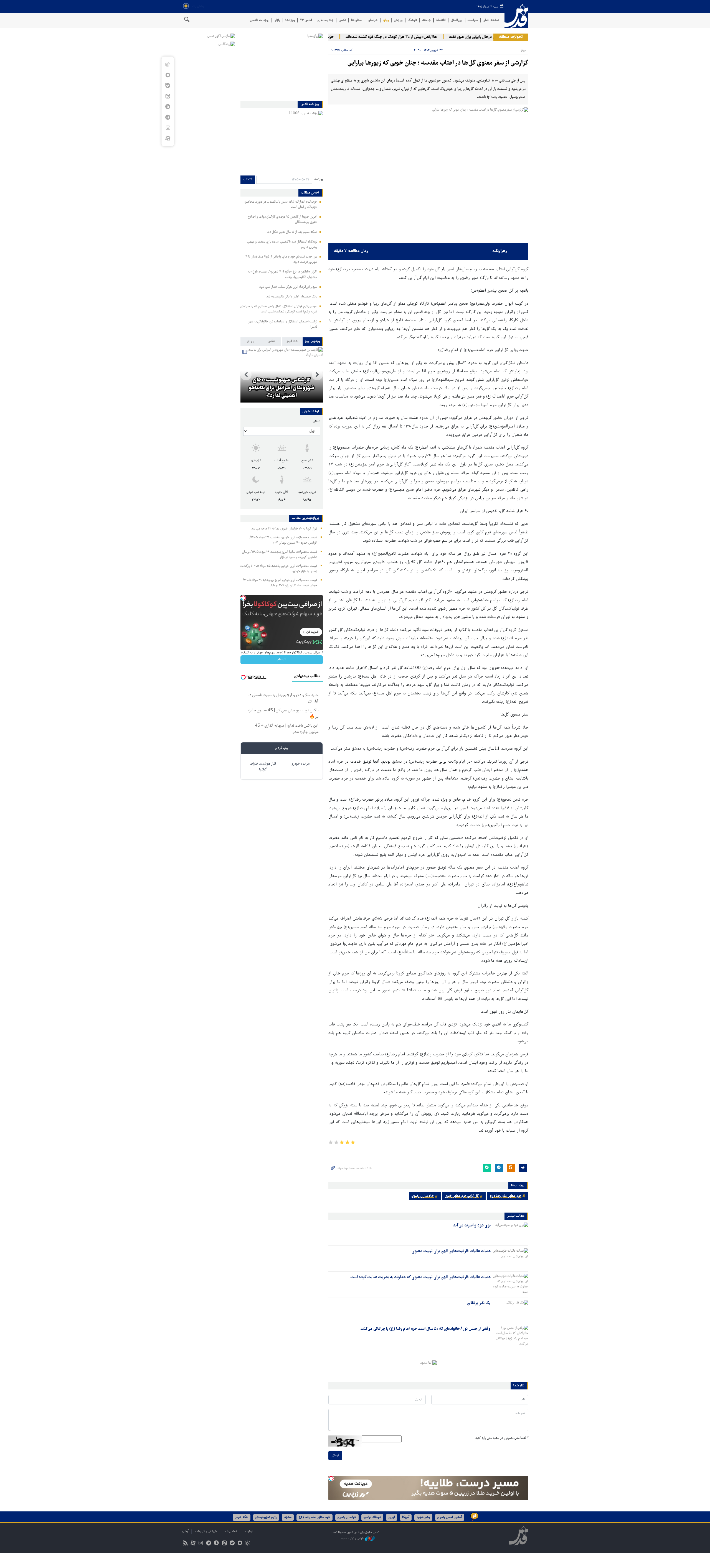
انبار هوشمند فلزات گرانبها (263, 766)
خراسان (372, 20)
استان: (316, 421)
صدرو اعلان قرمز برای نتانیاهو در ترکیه (278, 392)
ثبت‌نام (281, 659)
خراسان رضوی (347, 1517)
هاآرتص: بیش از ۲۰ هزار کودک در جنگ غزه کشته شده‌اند (425, 37)
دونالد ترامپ (372, 1517)
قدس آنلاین (516, 16)
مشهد (287, 1517)
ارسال (335, 1455)
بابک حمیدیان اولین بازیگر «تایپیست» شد (291, 296)
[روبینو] (167, 75)
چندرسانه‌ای (326, 20)
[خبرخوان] (185, 1543)
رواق (386, 20)
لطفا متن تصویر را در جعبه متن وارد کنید (501, 1438)
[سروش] (167, 106)
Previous (317, 374)
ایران (391, 1517)
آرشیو (185, 1531)
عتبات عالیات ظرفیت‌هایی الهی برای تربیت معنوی (451, 1251)
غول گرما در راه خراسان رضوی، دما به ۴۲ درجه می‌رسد (284, 528)
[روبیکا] (167, 64)
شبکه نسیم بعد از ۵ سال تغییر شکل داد (292, 232)
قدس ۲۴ (306, 20)
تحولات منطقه (511, 37)
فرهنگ (412, 20)
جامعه (426, 20)
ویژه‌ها (290, 20)
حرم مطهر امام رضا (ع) (505, 1196)
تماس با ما (230, 1531)
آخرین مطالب (310, 193)
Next (246, 374)
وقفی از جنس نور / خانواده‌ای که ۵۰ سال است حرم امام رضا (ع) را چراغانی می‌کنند (425, 1329)
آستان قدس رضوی (449, 1517)
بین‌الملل (457, 20)
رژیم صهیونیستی (266, 1517)
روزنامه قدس (259, 20)
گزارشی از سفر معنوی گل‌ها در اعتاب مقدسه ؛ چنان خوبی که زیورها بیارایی (438, 63)
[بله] (167, 85)
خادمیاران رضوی (423, 1196)
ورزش (398, 20)
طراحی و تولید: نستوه (353, 1539)
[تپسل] (331, 1478)
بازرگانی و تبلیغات (206, 1531)
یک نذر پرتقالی (479, 1303)
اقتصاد (441, 20)
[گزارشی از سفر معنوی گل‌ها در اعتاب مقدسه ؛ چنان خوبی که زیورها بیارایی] (428, 174)
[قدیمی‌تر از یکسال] (510, 1232)
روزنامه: (318, 179)
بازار (277, 20)
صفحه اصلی (491, 20)
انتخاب (248, 179)
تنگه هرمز (241, 1517)
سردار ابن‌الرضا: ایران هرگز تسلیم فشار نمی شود (288, 287)
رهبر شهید (423, 1517)
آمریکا (405, 1517)
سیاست (473, 20)
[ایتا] (167, 96)
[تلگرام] (167, 117)
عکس (342, 20)
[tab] (313, 341)
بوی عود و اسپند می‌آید (472, 1226)
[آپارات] (167, 138)
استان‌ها (356, 20)
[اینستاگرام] (167, 127)
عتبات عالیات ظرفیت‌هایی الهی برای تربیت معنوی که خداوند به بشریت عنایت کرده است (420, 1277)
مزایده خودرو (300, 764)
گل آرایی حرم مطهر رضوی (462, 1196)
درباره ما (248, 1531)
